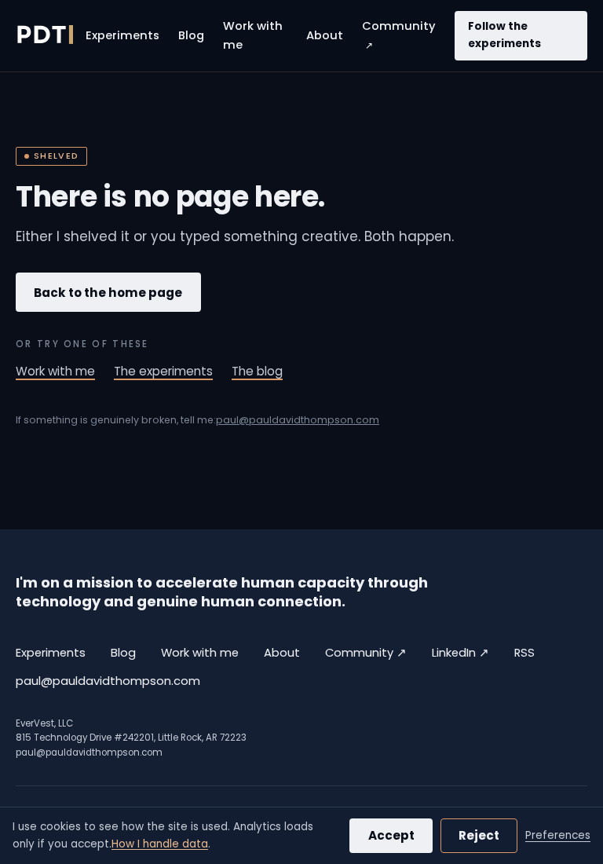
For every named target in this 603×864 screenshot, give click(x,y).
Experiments (122, 35)
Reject (479, 835)
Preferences (557, 835)
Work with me (253, 35)
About (324, 35)
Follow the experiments (504, 35)
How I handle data (159, 844)
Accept (391, 835)
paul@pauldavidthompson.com (297, 420)
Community (399, 35)
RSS (524, 653)
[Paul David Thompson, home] (44, 35)
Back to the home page (108, 292)
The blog (257, 371)
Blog (191, 35)
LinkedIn (460, 652)
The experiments (163, 371)
